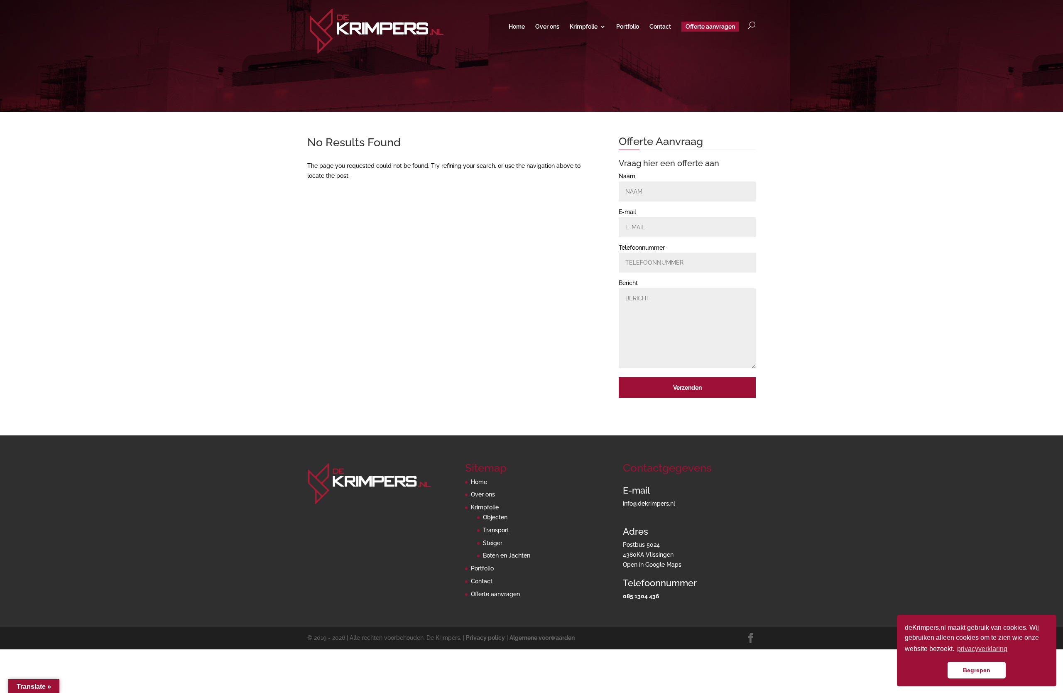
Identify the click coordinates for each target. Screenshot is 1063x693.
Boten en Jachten (506, 555)
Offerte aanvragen (710, 26)
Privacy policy (485, 637)
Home (517, 26)
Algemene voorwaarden (542, 637)
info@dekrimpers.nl (649, 503)
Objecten (495, 517)
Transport (496, 530)
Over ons (547, 26)
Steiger (492, 543)
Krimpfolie (584, 27)
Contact (660, 26)
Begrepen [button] (976, 670)
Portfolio (627, 26)
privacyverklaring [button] (982, 648)
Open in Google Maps (652, 564)
